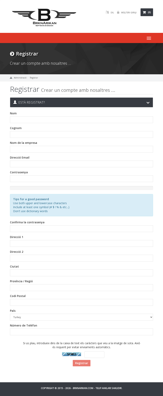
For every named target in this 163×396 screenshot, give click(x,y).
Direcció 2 (16, 252)
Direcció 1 (16, 237)
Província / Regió (21, 281)
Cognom (16, 128)
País (13, 311)
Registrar (34, 77)
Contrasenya (19, 172)
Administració (20, 77)
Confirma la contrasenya (27, 222)
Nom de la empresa (23, 143)
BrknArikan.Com (83, 388)
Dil (112, 12)
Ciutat (14, 266)
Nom (13, 113)
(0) (149, 12)
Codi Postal (18, 296)
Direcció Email (19, 157)
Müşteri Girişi (129, 12)
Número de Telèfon (23, 325)
